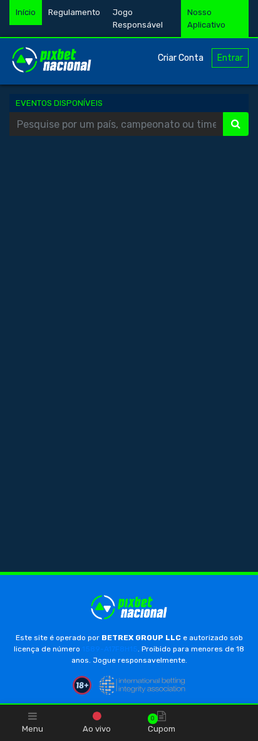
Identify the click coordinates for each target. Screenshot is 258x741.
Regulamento (74, 12)
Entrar (230, 58)
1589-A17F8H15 (110, 649)
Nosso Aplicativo (206, 18)
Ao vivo (97, 728)
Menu (32, 728)
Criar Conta (181, 58)
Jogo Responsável (138, 18)
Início (26, 12)
